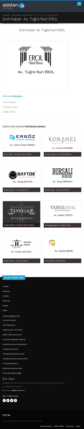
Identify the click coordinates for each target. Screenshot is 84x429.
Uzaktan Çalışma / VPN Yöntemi (13, 330)
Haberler (5, 306)
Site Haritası (70, 426)
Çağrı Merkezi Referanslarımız (22, 15)
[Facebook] (4, 400)
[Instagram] (15, 400)
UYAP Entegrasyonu (9, 325)
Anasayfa (6, 15)
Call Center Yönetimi (9, 320)
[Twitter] (8, 400)
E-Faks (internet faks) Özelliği (12, 373)
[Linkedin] (11, 400)
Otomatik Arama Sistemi (10, 349)
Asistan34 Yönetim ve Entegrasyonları (15, 344)
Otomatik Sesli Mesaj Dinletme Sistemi (15, 359)
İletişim (5, 310)
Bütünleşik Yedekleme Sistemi (12, 368)
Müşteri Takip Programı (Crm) (12, 335)
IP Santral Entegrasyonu (10, 363)
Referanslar (6, 301)
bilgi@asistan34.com (18, 390)
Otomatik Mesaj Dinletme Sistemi (13, 354)
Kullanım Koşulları (46, 426)
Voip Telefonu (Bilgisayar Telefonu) (14, 339)
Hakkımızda (6, 291)
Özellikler (6, 296)
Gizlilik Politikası (59, 426)
